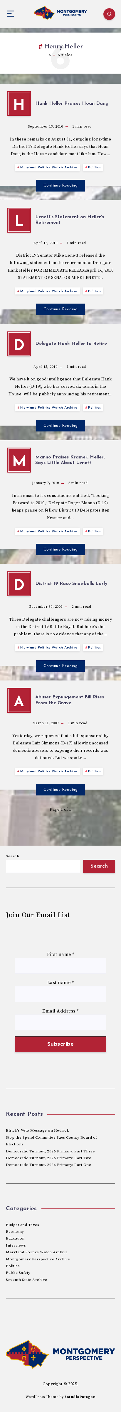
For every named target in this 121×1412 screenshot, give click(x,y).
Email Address (60, 1011)
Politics (94, 167)
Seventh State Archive (26, 1279)
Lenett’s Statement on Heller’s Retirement (69, 220)
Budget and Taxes (22, 1225)
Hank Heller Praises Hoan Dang (71, 103)
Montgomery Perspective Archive (38, 1259)
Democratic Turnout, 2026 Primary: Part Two (48, 1158)
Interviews (16, 1245)
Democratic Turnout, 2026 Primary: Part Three (50, 1151)
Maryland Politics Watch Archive (49, 167)
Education (15, 1238)
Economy (15, 1231)
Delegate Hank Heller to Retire (71, 343)
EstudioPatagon (80, 1397)
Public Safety (18, 1272)
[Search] (109, 14)
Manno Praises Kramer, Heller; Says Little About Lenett (70, 460)
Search (12, 856)
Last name (60, 983)
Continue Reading (60, 185)
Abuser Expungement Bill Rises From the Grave (69, 700)
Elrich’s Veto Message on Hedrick (37, 1130)
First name (60, 954)
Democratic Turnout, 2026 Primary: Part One (48, 1164)
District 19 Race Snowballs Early (71, 583)
